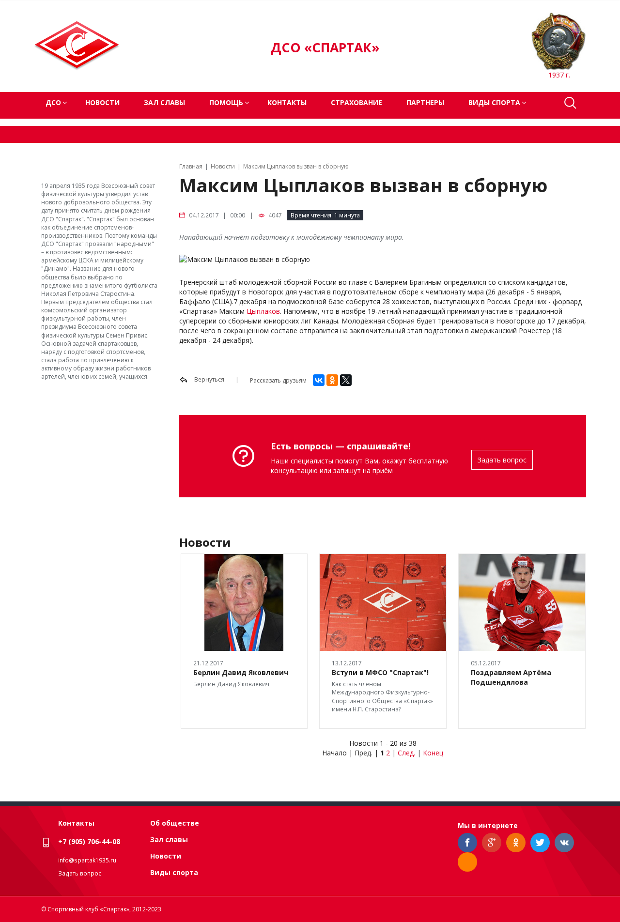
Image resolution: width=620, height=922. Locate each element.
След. (406, 752)
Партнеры (425, 102)
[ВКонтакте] (319, 380)
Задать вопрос (502, 459)
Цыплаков (263, 311)
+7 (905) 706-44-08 (89, 841)
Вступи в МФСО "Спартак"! (380, 672)
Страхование (356, 102)
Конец (433, 752)
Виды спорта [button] (494, 102)
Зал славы (164, 102)
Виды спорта (174, 872)
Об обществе (174, 823)
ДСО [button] (53, 102)
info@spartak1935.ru (87, 860)
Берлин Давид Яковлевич (240, 672)
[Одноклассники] (332, 380)
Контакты (287, 102)
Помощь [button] (226, 102)
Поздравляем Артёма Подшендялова (511, 677)
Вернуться (208, 379)
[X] (346, 380)
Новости (102, 102)
